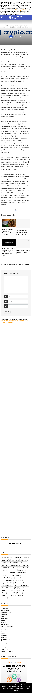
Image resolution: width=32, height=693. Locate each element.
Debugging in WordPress (22, 10)
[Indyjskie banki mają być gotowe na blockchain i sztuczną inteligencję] (9, 220)
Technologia (4, 649)
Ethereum (22, 570)
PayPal (13, 588)
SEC (12, 590)
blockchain (6, 562)
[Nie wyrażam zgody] (30, 688)
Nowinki (24, 585)
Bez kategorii (5, 610)
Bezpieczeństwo (6, 612)
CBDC (5, 565)
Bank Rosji (6, 560)
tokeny (13, 595)
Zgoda (16, 690)
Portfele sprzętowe (6, 641)
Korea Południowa (8, 580)
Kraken (19, 580)
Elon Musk (6, 570)
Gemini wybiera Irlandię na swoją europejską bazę (23, 252)
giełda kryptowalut (16, 575)
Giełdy (3, 620)
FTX (4, 572)
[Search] (29, 17)
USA (20, 595)
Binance (15, 560)
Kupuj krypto (4, 637)
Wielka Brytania (15, 598)
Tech (20, 593)
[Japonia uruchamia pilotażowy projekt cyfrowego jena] (23, 220)
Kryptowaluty (5, 632)
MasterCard (19, 583)
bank (26, 557)
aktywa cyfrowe (7, 557)
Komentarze (4, 630)
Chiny (25, 565)
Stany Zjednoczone (8, 593)
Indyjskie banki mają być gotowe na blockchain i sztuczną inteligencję (8, 232)
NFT (17, 585)
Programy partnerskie (7, 643)
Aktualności (4, 608)
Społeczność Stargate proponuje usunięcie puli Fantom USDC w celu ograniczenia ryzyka (8, 252)
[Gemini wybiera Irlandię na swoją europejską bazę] (23, 240)
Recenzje (3, 647)
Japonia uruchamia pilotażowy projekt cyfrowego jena (21, 232)
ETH (14, 570)
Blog (20, 36)
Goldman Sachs (7, 577)
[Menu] (2, 17)
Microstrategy (7, 585)
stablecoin (21, 590)
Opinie (5, 588)
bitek (14, 36)
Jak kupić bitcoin (6, 628)
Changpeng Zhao (15, 565)
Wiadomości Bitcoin (7, 651)
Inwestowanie (5, 624)
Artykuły (18, 557)
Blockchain (4, 614)
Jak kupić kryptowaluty (7, 626)
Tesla (5, 595)
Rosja (5, 590)
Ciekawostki (4, 618)
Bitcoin (3, 633)
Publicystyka (4, 645)
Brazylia (16, 562)
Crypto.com (16, 567)
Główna (3, 622)
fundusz (12, 572)
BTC (23, 562)
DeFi (25, 567)
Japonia (18, 577)
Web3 (5, 598)
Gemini (5, 575)
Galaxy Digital (22, 572)
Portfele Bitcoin (5, 639)
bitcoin (24, 560)
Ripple (21, 588)
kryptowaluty (7, 583)
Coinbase (6, 567)
